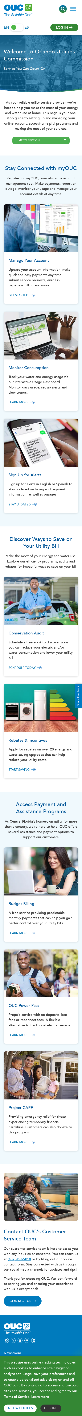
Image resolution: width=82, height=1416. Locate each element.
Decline (51, 1408)
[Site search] (63, 9)
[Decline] (77, 1386)
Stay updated (20, 504)
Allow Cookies (20, 1408)
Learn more (40, 1397)
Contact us (20, 1301)
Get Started (18, 295)
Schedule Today (22, 668)
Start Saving (19, 769)
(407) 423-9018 (19, 1259)
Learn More (18, 402)
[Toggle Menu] (73, 9)
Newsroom (12, 1353)
